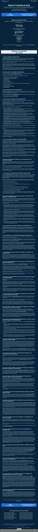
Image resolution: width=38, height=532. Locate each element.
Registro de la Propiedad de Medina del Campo (10, 513)
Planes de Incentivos (17, 527)
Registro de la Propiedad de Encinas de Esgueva (26, 516)
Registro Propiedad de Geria (19, 5)
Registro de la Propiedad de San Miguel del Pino (26, 518)
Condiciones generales (18, 525)
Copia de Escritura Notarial (7, 84)
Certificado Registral (6, 79)
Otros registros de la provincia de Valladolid (19, 510)
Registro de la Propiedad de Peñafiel (9, 516)
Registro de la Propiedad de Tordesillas (9, 515)
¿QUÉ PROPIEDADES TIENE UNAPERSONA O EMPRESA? (28, 14)
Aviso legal (14, 525)
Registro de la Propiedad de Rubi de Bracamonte (26, 517)
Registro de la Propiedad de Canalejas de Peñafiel (26, 515)
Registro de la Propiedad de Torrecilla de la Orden (26, 512)
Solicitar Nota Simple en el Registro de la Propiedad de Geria (19, 10)
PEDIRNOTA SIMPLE (10, 14)
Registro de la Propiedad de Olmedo (9, 518)
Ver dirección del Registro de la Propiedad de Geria (19, 9)
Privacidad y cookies (23, 525)
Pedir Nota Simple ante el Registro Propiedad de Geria (10, 77)
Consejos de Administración (27, 527)
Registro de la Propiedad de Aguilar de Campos (26, 513)
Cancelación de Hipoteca (6, 80)
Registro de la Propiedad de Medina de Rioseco (10, 517)
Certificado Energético (6, 87)
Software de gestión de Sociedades (11, 527)
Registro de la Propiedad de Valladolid (9, 512)
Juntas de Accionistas (22, 527)
